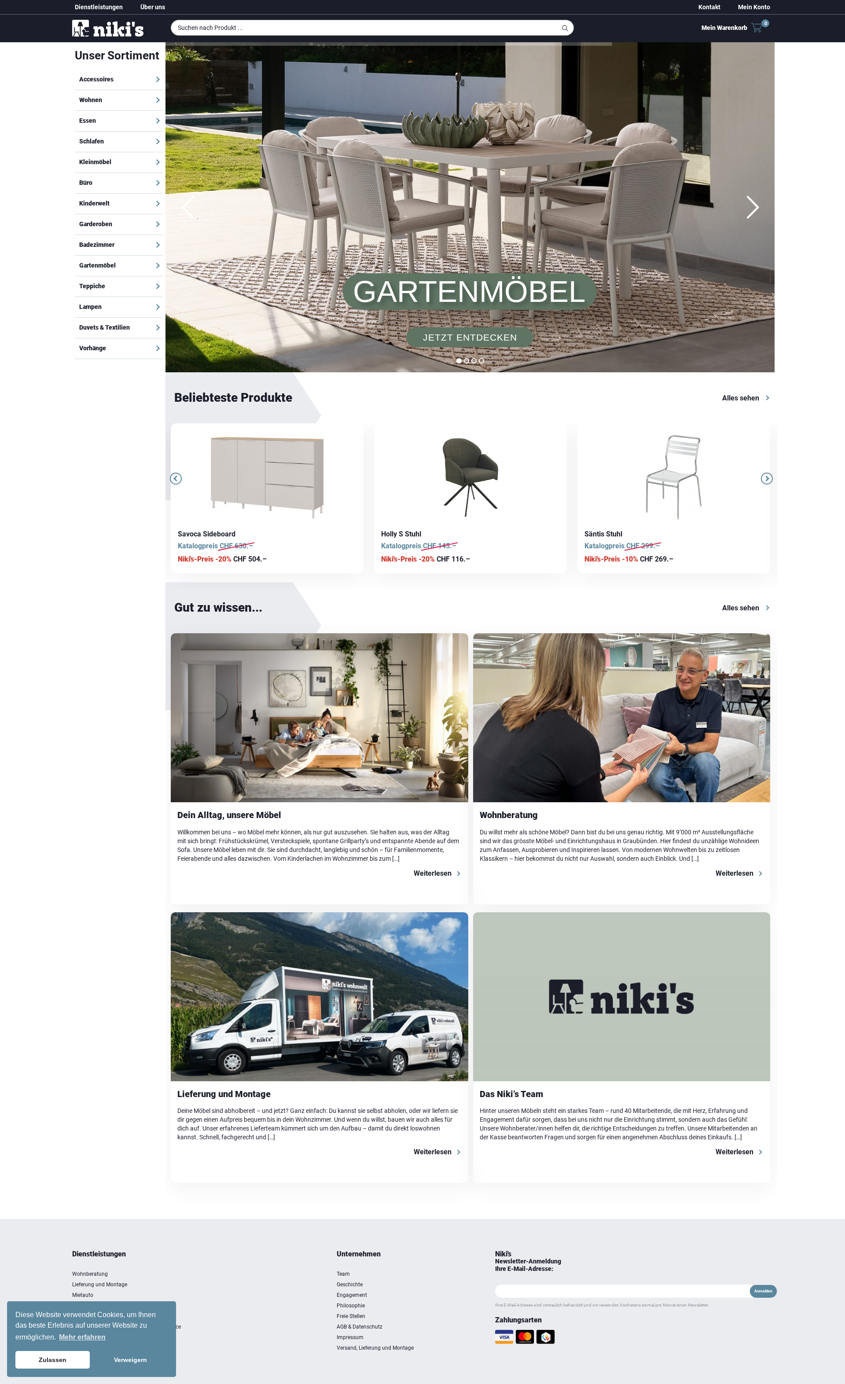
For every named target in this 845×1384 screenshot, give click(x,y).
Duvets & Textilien (104, 327)
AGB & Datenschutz (359, 1327)
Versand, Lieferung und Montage (375, 1348)
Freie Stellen (351, 1316)
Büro (85, 182)
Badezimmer (96, 244)
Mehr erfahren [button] (82, 1337)
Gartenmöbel (97, 265)
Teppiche (92, 286)
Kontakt (709, 7)
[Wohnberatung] (622, 717)
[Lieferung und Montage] (319, 996)
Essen (87, 120)
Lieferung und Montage (224, 1094)
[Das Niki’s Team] (622, 996)
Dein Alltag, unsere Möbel (229, 815)
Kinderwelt (94, 203)
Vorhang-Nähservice (96, 1316)
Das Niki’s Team (511, 1094)
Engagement (352, 1295)
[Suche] (565, 28)
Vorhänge (92, 348)
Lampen (90, 306)
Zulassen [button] (52, 1359)
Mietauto (82, 1295)
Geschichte (350, 1284)
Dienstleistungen (99, 7)
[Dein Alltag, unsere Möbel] (319, 717)
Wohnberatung (509, 815)
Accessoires (96, 79)
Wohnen (90, 99)
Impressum (350, 1337)
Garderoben (95, 224)
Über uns (152, 7)
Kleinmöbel (95, 161)
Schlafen (91, 141)
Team (343, 1274)
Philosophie (351, 1306)
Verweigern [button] (130, 1359)
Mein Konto (754, 7)
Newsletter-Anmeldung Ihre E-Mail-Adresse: (528, 1265)
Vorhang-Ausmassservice (102, 1306)
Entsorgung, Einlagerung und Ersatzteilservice (126, 1327)
